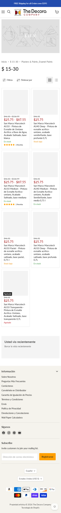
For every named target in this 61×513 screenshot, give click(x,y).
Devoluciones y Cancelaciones (15, 413)
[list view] (56, 80)
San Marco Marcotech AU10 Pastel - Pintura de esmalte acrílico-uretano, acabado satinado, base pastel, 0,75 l (14, 252)
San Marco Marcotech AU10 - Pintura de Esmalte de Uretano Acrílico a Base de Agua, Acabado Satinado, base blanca (15, 130)
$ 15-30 (14, 61)
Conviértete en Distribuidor (13, 390)
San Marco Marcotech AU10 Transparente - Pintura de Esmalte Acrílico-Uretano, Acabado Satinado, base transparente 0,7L (15, 311)
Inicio (4, 61)
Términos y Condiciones (12, 399)
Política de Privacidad (11, 408)
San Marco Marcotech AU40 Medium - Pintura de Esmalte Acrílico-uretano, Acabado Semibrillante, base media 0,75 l (45, 193)
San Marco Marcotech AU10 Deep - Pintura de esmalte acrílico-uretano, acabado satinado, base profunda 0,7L (45, 252)
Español (29, 471)
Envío (4, 404)
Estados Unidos (29, 478)
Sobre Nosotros (8, 377)
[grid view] (49, 80)
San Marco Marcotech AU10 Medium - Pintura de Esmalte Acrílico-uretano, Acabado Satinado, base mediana (15, 191)
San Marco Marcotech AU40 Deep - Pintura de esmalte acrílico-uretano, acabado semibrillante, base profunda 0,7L (45, 130)
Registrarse (47, 456)
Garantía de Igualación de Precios (16, 395)
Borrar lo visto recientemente (17, 346)
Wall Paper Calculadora (12, 417)
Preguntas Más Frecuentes (13, 381)
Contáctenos (7, 386)
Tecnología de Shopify (30, 507)
